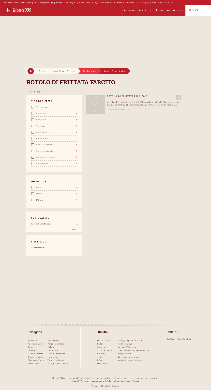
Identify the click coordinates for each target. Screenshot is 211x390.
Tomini (100, 357)
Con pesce (56, 119)
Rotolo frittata (89, 71)
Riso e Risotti (53, 350)
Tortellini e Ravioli (55, 360)
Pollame (51, 347)
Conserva (101, 347)
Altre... (74, 229)
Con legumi (56, 132)
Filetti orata (102, 363)
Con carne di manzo (56, 144)
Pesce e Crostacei (55, 343)
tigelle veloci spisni (103, 2)
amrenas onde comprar (66, 2)
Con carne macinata (56, 157)
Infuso (100, 360)
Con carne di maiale (56, 151)
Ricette (42, 71)
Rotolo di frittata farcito (114, 71)
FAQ (128, 380)
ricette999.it (118, 2)
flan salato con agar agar (129, 357)
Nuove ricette (103, 340)
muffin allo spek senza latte (130, 360)
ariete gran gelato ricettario (130, 340)
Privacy (135, 380)
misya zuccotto (124, 353)
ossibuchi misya (125, 343)
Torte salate (53, 357)
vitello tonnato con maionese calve (133, 350)
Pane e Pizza (53, 340)
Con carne (56, 113)
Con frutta (56, 126)
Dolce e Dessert (35, 353)
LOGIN (180, 10)
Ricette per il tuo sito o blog (178, 338)
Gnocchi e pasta (35, 357)
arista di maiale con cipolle (161, 2)
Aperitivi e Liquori (36, 343)
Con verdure (56, 138)
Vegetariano (56, 107)
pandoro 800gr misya (127, 347)
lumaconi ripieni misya (43, 2)
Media (56, 193)
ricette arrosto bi (85, 2)
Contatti (115, 386)
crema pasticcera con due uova (17, 2)
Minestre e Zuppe (36, 360)
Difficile (56, 200)
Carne (31, 347)
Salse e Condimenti (56, 353)
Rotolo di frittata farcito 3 (127, 96)
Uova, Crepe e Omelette (64, 71)
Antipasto (32, 340)
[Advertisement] (105, 39)
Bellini (100, 343)
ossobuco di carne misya (137, 2)
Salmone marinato (105, 350)
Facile (56, 187)
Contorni (32, 350)
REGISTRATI (164, 10)
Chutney (101, 353)
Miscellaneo (33, 363)
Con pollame (56, 163)
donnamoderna (54, 247)
